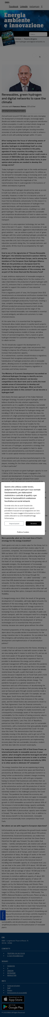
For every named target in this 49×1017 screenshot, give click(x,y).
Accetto (34, 523)
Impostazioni (14, 523)
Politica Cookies (23, 532)
